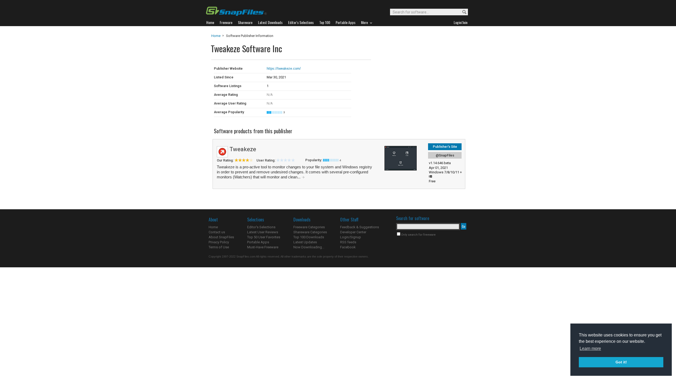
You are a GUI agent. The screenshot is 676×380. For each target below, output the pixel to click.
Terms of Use (219, 247)
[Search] (462, 12)
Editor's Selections (261, 227)
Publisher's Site (445, 147)
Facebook (348, 247)
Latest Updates (305, 242)
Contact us (217, 232)
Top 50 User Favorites (263, 237)
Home (215, 36)
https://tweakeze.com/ (284, 68)
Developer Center (353, 232)
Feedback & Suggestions (359, 227)
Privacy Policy (219, 242)
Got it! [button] (621, 362)
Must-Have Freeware (262, 247)
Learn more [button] (590, 348)
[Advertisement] (406, 71)
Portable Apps (258, 242)
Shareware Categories (310, 232)
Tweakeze (242, 149)
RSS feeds (348, 242)
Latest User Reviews (262, 232)
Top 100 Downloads (308, 237)
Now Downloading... (308, 247)
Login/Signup (350, 237)
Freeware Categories (309, 227)
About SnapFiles (221, 237)
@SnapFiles (445, 155)
